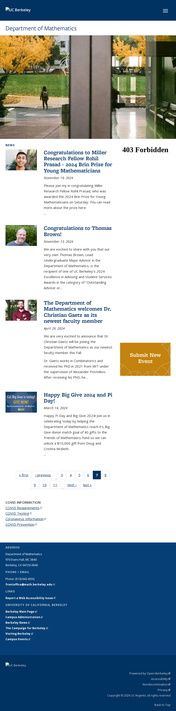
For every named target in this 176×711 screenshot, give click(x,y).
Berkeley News (18, 623)
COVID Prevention (21, 524)
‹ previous (44, 475)
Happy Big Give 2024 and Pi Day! (78, 397)
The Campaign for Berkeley (27, 628)
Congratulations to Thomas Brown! (78, 230)
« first (25, 475)
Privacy (164, 690)
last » (89, 485)
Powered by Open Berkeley (149, 673)
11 (56, 486)
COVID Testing (19, 513)
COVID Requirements (24, 507)
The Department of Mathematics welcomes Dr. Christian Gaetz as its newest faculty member (77, 311)
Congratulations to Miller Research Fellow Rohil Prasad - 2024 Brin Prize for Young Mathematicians (78, 161)
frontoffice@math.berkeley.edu (30, 584)
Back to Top (162, 705)
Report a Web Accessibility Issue (31, 598)
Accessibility (160, 679)
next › (73, 485)
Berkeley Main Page (21, 612)
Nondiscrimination (156, 684)
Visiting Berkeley (19, 634)
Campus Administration (24, 617)
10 (46, 486)
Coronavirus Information (26, 519)
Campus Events (18, 639)
